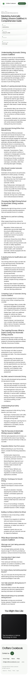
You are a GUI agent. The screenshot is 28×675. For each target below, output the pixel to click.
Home (2, 11)
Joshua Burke (5, 27)
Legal (17, 670)
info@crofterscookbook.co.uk (11, 662)
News (6, 11)
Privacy (9, 670)
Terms (13, 670)
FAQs (18, 658)
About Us (5, 670)
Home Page (6, 658)
